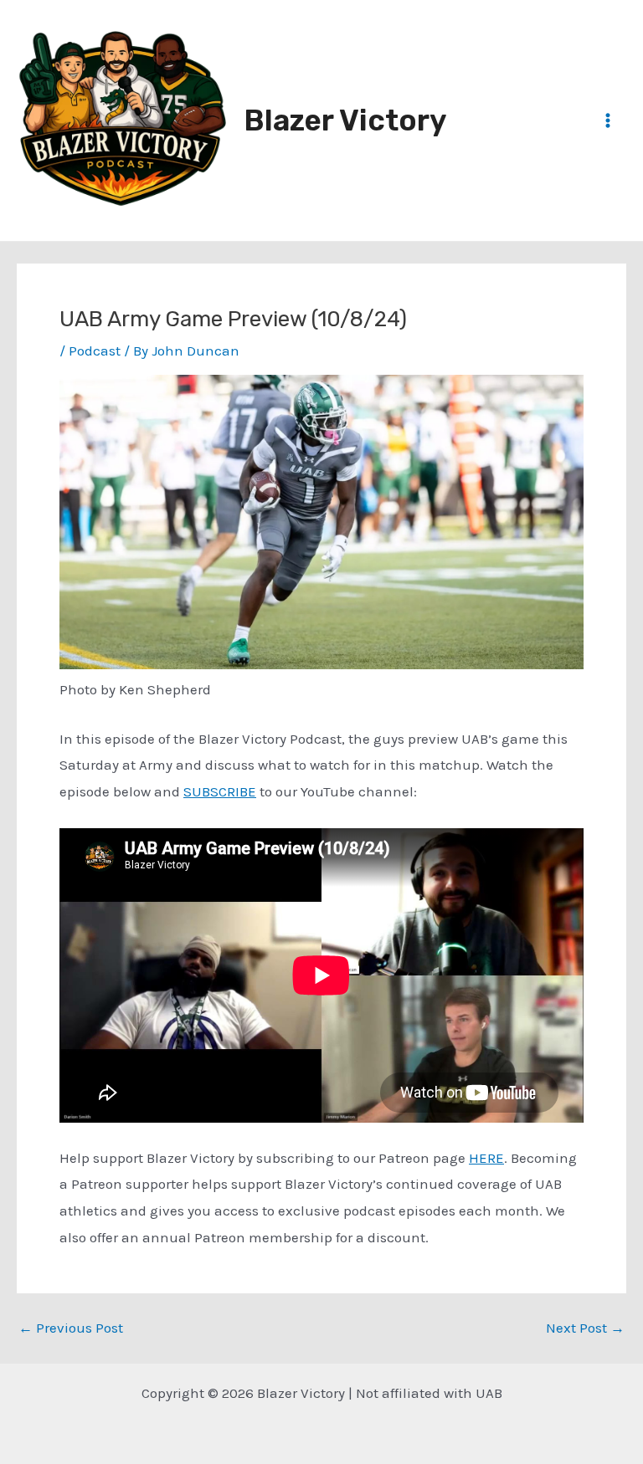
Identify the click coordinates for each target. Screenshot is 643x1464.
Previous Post (70, 1328)
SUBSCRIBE (219, 791)
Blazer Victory (345, 120)
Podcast (95, 350)
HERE (486, 1157)
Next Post (585, 1328)
